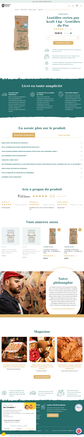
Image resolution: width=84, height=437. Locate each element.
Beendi (4, 247)
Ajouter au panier (63, 43)
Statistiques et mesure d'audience (12, 422)
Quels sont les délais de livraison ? (15, 143)
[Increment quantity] (77, 37)
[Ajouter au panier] (59, 229)
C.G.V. (46, 430)
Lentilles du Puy (63, 14)
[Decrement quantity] (48, 37)
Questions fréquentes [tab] (24, 135)
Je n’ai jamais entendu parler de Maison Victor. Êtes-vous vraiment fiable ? (30, 151)
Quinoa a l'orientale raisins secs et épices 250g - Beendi (9, 251)
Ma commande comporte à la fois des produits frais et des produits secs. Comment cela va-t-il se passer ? (41, 164)
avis (71, 29)
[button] (3, 434)
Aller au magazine (42, 377)
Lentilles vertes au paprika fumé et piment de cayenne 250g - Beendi (31, 252)
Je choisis (18, 428)
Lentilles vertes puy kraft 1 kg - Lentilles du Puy (51, 251)
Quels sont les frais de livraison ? (15, 168)
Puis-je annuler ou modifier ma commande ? (18, 173)
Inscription (53, 415)
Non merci (7, 428)
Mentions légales (37, 430)
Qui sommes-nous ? (24, 430)
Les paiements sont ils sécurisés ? (14, 155)
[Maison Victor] (13, 5)
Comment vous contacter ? (12, 177)
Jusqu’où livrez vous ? (10, 160)
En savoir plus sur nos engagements (63, 308)
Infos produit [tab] (64, 135)
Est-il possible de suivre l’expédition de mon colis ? (21, 147)
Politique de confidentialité (58, 430)
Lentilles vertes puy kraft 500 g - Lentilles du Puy (73, 251)
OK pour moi (30, 428)
